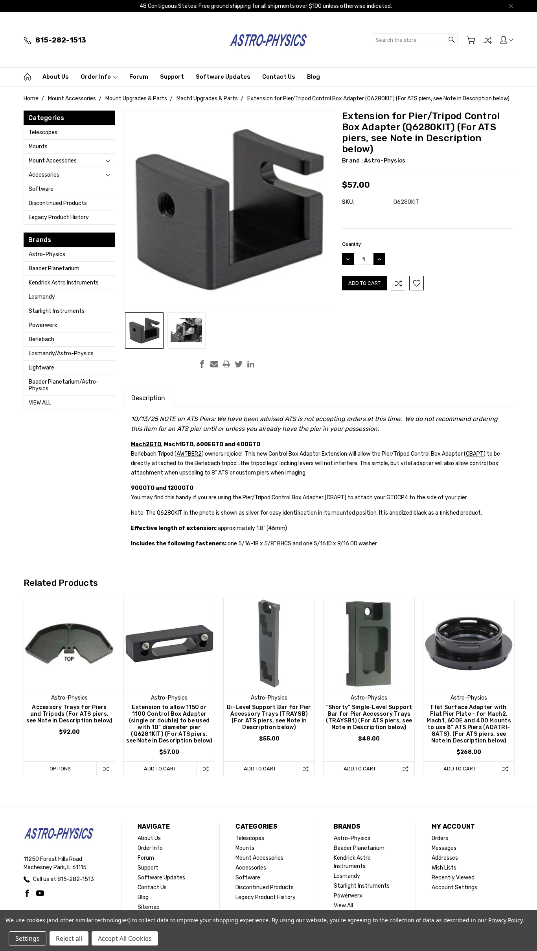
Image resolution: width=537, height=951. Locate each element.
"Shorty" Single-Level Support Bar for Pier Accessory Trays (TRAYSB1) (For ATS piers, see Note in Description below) (369, 717)
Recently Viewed (453, 877)
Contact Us (278, 76)
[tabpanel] (70, 687)
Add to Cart (160, 769)
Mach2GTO (146, 444)
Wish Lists (444, 867)
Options (60, 769)
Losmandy (42, 297)
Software (41, 189)
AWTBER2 (189, 454)
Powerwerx (43, 325)
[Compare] (487, 40)
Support (172, 76)
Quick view (69, 662)
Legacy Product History (59, 217)
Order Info (96, 76)
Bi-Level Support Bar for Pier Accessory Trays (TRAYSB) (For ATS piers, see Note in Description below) (269, 717)
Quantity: (352, 244)
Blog (313, 76)
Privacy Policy (505, 920)
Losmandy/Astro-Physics (61, 353)
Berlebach (41, 339)
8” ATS (219, 472)
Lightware (41, 367)
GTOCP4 (397, 497)
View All (40, 402)
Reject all (69, 938)
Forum (138, 76)
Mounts (38, 146)
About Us (55, 76)
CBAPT (475, 454)
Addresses (445, 858)
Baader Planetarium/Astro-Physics (64, 385)
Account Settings (454, 887)
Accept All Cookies (125, 938)
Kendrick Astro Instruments (64, 282)
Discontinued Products (58, 203)
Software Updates (223, 76)
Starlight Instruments (57, 311)
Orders (440, 838)
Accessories (44, 175)
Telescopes (43, 132)
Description (148, 398)
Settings (27, 938)
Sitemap (149, 907)
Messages (444, 848)
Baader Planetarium (54, 268)
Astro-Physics (47, 254)
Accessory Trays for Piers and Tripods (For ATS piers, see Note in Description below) (69, 714)
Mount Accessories (53, 160)
